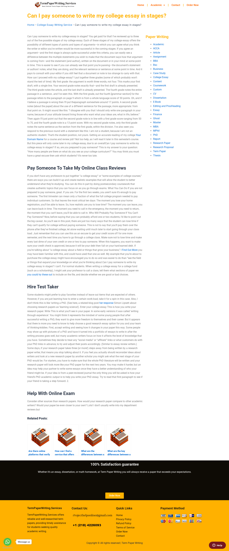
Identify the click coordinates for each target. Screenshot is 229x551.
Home (140, 5)
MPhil (156, 130)
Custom (157, 89)
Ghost (156, 118)
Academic (156, 5)
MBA (155, 126)
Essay (156, 110)
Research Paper (161, 143)
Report (156, 138)
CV (154, 93)
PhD (155, 134)
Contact (176, 5)
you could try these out (39, 274)
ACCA (156, 48)
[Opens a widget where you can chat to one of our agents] (217, 545)
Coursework (159, 85)
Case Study (159, 73)
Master (157, 122)
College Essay (160, 77)
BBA (155, 60)
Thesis (156, 155)
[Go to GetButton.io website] (7, 548)
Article (156, 52)
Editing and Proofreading (167, 106)
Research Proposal (163, 147)
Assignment (159, 56)
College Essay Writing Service (54, 24)
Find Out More (130, 249)
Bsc (155, 64)
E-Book (157, 101)
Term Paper (159, 151)
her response (106, 302)
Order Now (193, 5)
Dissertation (159, 97)
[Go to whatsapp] (7, 542)
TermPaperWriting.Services (44, 508)
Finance (157, 114)
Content (157, 81)
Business (158, 68)
